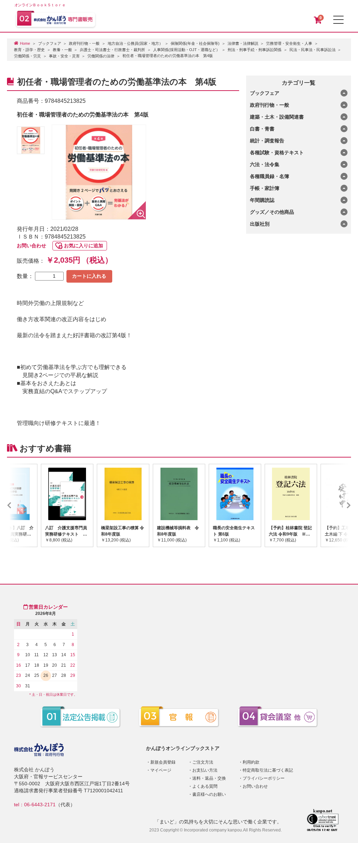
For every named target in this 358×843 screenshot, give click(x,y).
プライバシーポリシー (264, 778)
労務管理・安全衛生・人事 (289, 43)
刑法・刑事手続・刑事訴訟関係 (254, 50)
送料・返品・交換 (209, 778)
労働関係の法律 (100, 56)
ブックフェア (49, 43)
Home (25, 43)
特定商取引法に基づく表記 (268, 770)
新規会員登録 (163, 762)
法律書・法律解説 (243, 43)
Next (338, 505)
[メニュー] (338, 19)
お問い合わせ (31, 245)
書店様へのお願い (209, 794)
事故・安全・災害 (64, 56)
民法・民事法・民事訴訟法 (312, 50)
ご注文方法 (202, 762)
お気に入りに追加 (83, 245)
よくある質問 (204, 786)
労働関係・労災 (27, 56)
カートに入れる (89, 276)
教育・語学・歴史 (29, 50)
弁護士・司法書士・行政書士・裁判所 (112, 50)
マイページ (160, 770)
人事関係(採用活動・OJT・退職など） (186, 50)
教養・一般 (62, 50)
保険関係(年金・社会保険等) (195, 43)
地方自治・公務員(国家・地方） (135, 43)
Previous (19, 505)
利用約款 (251, 762)
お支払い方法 (204, 770)
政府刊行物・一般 (84, 43)
